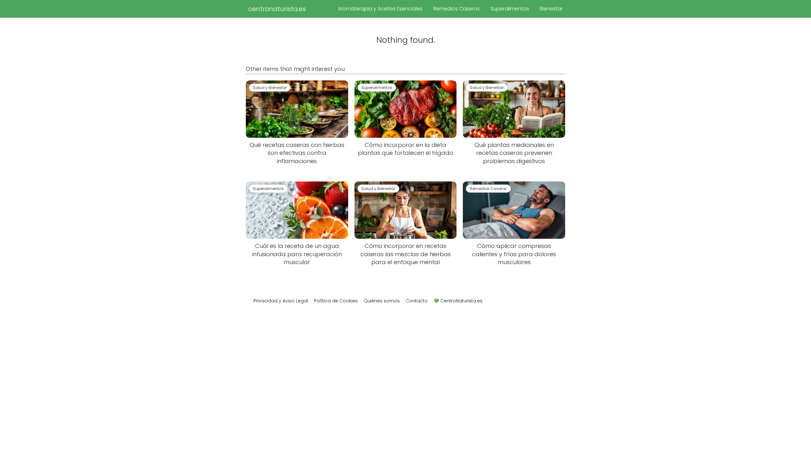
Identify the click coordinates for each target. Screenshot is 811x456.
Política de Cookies (336, 301)
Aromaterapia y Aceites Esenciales (380, 8)
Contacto (417, 301)
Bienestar (551, 8)
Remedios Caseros (456, 8)
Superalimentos (509, 8)
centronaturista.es (277, 8)
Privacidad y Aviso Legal (280, 301)
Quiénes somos (382, 301)
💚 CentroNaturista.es (458, 301)
